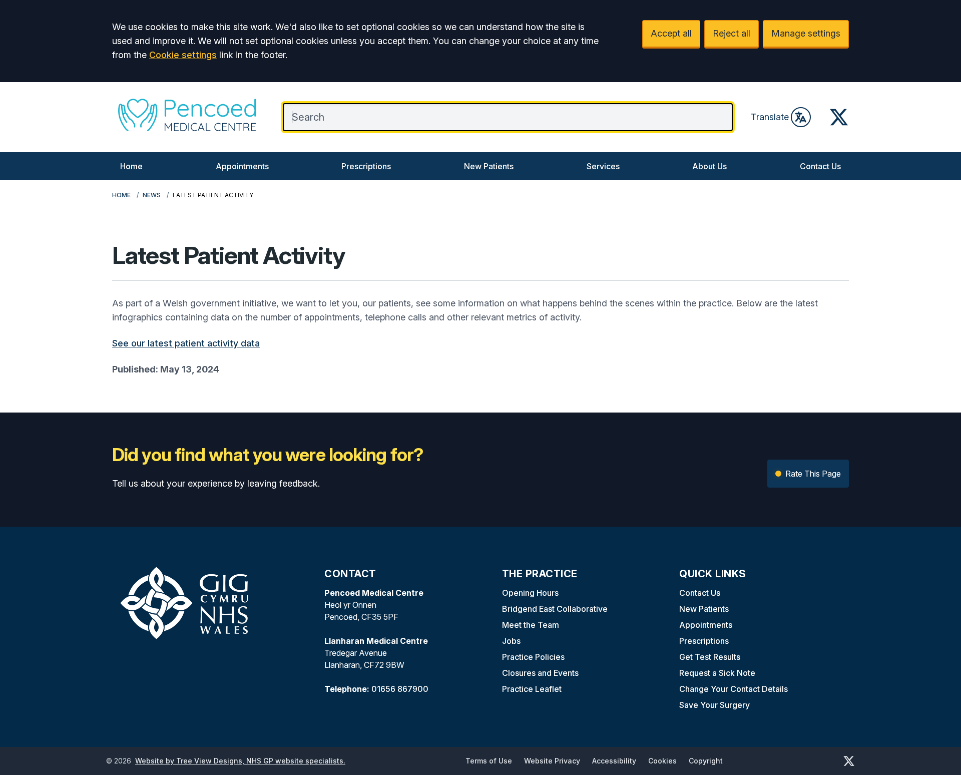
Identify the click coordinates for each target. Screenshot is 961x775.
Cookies (662, 760)
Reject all (731, 33)
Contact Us (820, 166)
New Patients (489, 166)
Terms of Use (488, 760)
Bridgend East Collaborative (555, 609)
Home (131, 166)
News (152, 195)
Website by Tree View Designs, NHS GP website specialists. (240, 760)
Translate (770, 117)
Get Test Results (709, 657)
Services (603, 166)
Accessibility (614, 760)
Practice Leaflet (532, 689)
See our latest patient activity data (186, 343)
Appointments (242, 166)
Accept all (671, 33)
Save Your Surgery (714, 705)
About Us (709, 166)
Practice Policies (533, 657)
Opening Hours (530, 593)
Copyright (706, 760)
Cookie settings (183, 55)
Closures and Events (540, 673)
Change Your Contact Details (733, 689)
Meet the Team (530, 625)
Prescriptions (366, 166)
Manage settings (805, 33)
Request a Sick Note (717, 673)
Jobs (511, 641)
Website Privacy (552, 760)
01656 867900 (399, 689)
